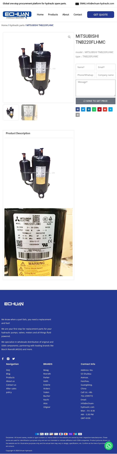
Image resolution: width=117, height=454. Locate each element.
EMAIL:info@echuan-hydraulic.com (97, 3)
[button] (100, 14)
